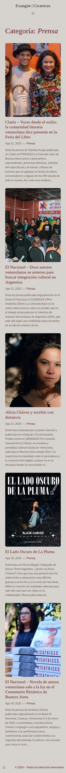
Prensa (31, 143)
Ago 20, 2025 (13, 558)
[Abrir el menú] (33, 13)
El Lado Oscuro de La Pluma (29, 551)
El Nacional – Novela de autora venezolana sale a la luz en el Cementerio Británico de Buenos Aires (32, 689)
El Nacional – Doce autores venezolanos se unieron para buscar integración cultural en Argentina (30, 274)
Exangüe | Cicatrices (33, 5)
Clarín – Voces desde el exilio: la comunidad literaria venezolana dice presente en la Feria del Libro (31, 129)
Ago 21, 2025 (13, 143)
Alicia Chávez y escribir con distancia (29, 414)
